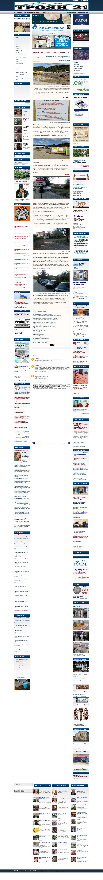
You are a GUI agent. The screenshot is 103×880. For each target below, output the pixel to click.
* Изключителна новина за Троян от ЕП (21, 606)
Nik (35, 375)
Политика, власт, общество (21, 42)
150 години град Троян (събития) (79, 696)
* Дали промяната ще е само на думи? (21, 548)
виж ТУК (28, 259)
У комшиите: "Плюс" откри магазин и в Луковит (43, 314)
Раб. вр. (79, 748)
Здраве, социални (19, 52)
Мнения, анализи (19, 39)
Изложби (83, 746)
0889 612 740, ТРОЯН (80, 163)
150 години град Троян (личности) (79, 694)
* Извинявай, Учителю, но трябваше (21, 591)
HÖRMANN (80, 322)
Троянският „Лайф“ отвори (39, 339)
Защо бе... (79, 819)
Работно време (77, 678)
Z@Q (36, 358)
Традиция (17, 70)
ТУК (17, 250)
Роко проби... (79, 850)
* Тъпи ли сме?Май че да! (19, 538)
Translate (23, 164)
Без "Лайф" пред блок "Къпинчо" (40, 330)
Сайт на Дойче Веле (19, 661)
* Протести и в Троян (18, 630)
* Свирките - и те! (17, 541)
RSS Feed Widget (22, 97)
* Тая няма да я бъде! (18, 566)
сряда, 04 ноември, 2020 (40, 371)
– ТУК (79, 143)
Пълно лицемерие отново (39, 334)
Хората (80, 674)
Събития (76, 676)
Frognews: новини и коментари (22, 659)
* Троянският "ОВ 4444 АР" (19, 586)
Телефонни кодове (78, 68)
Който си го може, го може (21, 55)
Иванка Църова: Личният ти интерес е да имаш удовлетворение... (44, 798)
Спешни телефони (78, 70)
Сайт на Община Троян (20, 665)
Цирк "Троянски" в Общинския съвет (41, 333)
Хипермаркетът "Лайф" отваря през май (41, 338)
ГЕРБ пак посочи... (61, 820)
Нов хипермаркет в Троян (39, 327)
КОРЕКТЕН (37, 365)
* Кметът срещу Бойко (18, 622)
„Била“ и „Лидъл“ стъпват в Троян (40, 342)
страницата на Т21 (22, 199)
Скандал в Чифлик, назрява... (63, 856)
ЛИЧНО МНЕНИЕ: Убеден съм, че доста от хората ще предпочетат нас (47, 315)
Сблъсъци (17, 48)
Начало (17, 37)
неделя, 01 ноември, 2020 (40, 361)
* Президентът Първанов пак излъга (21, 575)
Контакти (83, 678)
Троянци (17, 59)
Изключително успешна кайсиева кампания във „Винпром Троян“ (22, 19)
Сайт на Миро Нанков (20, 669)
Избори (17, 44)
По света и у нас (19, 50)
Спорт (17, 61)
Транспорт (76, 62)
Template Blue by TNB (30, 870)
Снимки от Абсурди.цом (20, 677)
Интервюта (18, 40)
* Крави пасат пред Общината (20, 552)
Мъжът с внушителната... (63, 849)
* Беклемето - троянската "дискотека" (21, 571)
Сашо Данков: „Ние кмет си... (25, 135)
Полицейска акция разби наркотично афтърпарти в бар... (82, 813)
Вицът (17, 76)
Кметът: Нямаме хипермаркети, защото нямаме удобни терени (46, 319)
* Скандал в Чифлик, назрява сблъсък (21, 620)
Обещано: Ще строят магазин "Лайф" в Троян (43, 337)
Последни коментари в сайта (21, 72)
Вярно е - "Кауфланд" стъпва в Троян (41, 316)
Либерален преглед (19, 663)
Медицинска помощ (78, 66)
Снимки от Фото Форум (20, 671)
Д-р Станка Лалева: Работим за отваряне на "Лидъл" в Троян (46, 323)
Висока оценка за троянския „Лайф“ (41, 341)
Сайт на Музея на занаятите (21, 667)
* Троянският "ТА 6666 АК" (19, 595)
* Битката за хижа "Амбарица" (20, 627)
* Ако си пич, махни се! (18, 543)
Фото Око (17, 68)
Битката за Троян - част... (63, 842)
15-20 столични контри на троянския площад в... (26, 128)
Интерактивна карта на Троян (79, 73)
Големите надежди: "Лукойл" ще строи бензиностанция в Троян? (46, 318)
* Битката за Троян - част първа (20, 625)
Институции (76, 64)
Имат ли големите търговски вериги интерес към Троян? (45, 322)
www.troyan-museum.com (81, 725)
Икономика (18, 46)
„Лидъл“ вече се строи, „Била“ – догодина (49, 52)
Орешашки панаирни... (25, 110)
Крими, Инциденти (19, 63)
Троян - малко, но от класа (21, 181)
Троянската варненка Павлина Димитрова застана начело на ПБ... (63, 791)
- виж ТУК (28, 253)
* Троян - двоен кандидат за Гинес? (21, 558)
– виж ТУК (79, 27)
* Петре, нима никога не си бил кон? (21, 562)
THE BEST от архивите (20, 74)
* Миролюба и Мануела (18, 546)
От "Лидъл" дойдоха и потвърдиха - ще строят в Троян (44, 326)
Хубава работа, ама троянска (21, 57)
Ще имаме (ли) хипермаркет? (40, 331)
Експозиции (85, 674)
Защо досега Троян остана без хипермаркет (42, 335)
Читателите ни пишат (20, 65)
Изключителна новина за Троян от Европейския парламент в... (81, 828)
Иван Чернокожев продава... (63, 835)
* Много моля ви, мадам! (19, 601)
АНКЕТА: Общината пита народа (40, 311)
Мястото (75, 674)
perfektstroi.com (78, 363)
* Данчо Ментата (17, 568)
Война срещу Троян (19, 604)
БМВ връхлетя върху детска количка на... (25, 144)
